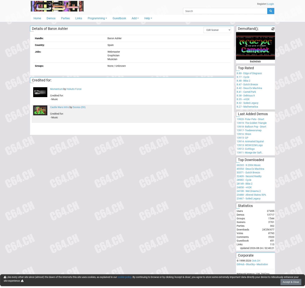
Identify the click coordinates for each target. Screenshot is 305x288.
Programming (96, 18)
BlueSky (250, 264)
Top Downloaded (251, 160)
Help (147, 18)
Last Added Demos (253, 114)
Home (37, 18)
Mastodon (262, 264)
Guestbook (119, 18)
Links (78, 18)
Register (261, 3)
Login (271, 3)
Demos (51, 18)
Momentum (56, 89)
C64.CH (256, 260)
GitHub (240, 264)
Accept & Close (291, 282)
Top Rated (246, 68)
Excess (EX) (79, 107)
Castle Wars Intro (59, 107)
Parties (65, 18)
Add (134, 18)
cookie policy (124, 277)
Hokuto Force (74, 89)
